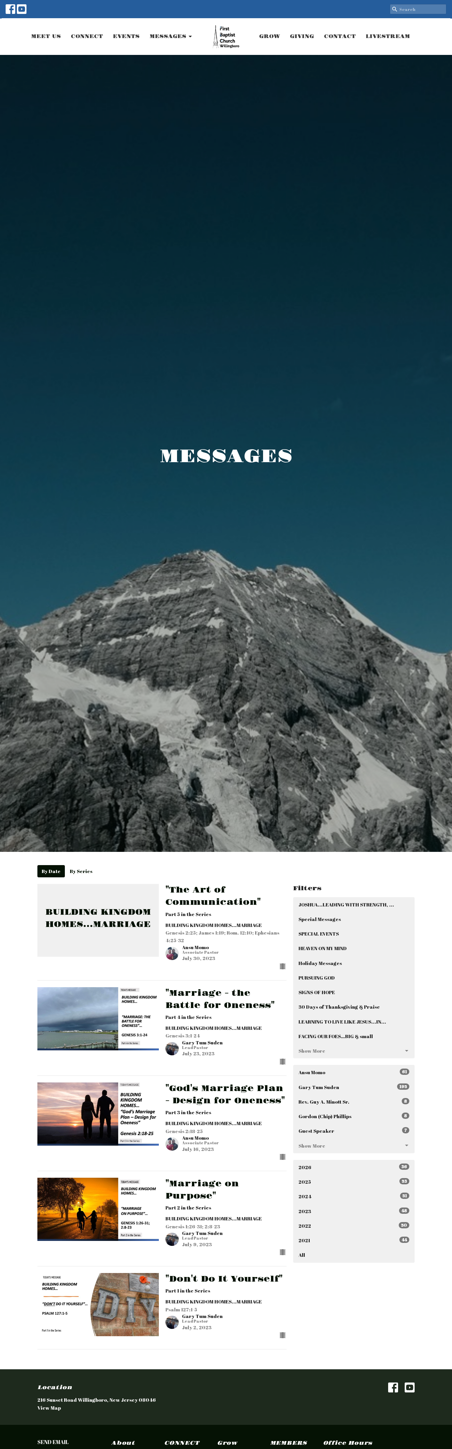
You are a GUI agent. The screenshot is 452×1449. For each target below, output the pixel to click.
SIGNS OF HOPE (316, 992)
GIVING (302, 36)
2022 (352, 1225)
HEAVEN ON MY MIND (322, 948)
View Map (49, 1407)
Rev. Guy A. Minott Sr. (352, 1101)
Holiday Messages (320, 963)
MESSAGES (168, 36)
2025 (352, 1181)
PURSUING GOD (316, 977)
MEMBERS (288, 1443)
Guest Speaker (352, 1130)
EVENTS (126, 36)
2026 (352, 1167)
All (301, 1254)
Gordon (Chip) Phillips (352, 1116)
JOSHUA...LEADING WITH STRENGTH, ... (346, 904)
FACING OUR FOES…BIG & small (335, 1036)
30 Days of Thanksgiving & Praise (339, 1006)
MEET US (46, 36)
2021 (352, 1240)
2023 (352, 1211)
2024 (352, 1196)
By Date (51, 871)
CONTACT (340, 36)
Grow (227, 1443)
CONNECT (87, 36)
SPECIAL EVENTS (318, 933)
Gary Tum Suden (352, 1086)
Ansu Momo (352, 1072)
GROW (269, 36)
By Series (81, 871)
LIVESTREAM (388, 36)
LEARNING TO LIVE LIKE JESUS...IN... (342, 1021)
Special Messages (319, 919)
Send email (52, 1442)
